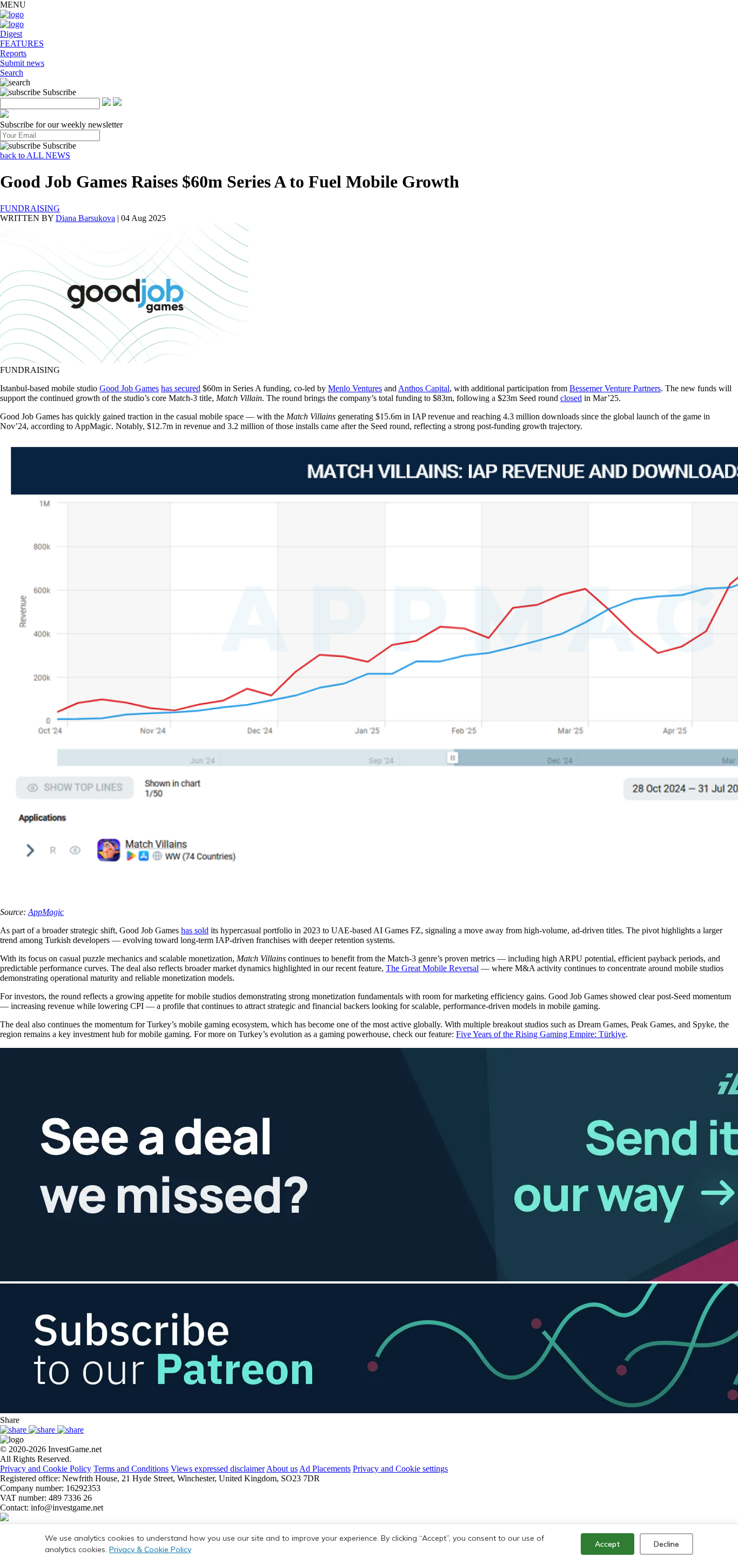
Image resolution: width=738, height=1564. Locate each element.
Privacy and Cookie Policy (45, 1468)
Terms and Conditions (131, 1468)
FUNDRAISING (30, 208)
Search (11, 72)
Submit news (22, 63)
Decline (666, 1544)
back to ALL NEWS (35, 155)
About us (282, 1468)
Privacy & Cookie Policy (150, 1549)
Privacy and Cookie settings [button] (400, 1468)
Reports (13, 53)
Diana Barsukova (85, 218)
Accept (607, 1544)
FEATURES (22, 43)
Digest (11, 33)
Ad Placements (325, 1468)
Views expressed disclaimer (218, 1468)
